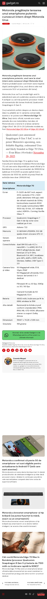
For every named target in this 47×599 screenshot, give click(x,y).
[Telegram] (21, 350)
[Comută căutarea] (39, 3)
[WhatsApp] (8, 350)
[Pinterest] (17, 350)
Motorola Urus (6, 347)
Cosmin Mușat (16, 24)
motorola (26, 345)
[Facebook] (3, 350)
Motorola (12, 343)
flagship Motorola (17, 345)
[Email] (30, 350)
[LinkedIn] (25, 350)
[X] (12, 350)
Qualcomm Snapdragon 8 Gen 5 (21, 347)
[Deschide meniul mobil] (44, 3)
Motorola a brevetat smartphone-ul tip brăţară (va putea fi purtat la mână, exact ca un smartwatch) (23, 515)
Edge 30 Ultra (37, 129)
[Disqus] (23, 405)
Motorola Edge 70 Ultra (37, 345)
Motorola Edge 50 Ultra (17, 129)
